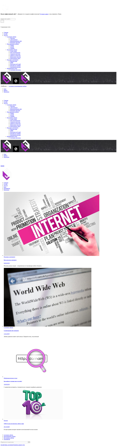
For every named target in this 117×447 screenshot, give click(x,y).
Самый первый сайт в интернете (11, 330)
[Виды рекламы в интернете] (51, 255)
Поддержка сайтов (9, 438)
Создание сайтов (8, 327)
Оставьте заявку (44, 14)
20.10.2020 (7, 426)
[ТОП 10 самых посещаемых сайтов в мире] (33, 419)
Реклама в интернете (9, 257)
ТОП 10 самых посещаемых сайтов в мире (14, 423)
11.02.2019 (6, 334)
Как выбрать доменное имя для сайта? (13, 381)
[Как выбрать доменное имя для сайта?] (32, 376)
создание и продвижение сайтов (17, 86)
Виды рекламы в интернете (10, 260)
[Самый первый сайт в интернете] (47, 326)
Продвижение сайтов (9, 436)
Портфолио (7, 439)
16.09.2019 (7, 384)
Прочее (6, 420)
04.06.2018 (7, 263)
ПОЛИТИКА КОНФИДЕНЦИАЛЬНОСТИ (13, 445)
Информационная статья (10, 378)
